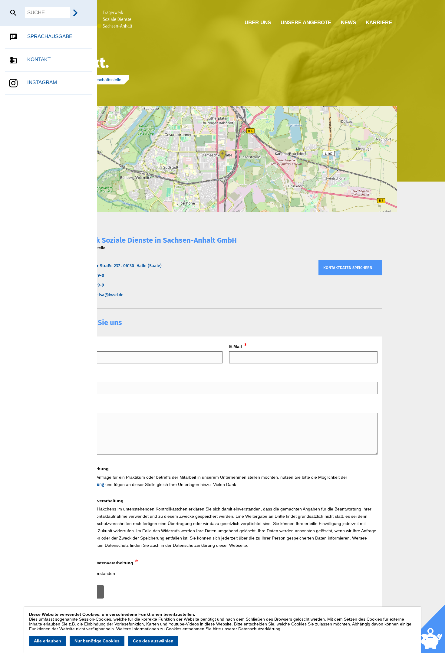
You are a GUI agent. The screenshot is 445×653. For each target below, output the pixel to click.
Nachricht (77, 407)
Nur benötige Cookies (97, 640)
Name (73, 346)
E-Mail (235, 346)
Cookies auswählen (153, 640)
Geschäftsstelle (107, 79)
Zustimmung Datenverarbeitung (100, 562)
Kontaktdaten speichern (347, 267)
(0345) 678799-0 (88, 275)
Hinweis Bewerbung (88, 468)
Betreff (74, 377)
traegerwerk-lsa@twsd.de (98, 294)
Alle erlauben (47, 640)
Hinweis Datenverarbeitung (96, 500)
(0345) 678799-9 (88, 285)
